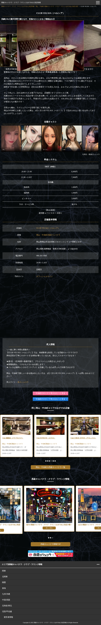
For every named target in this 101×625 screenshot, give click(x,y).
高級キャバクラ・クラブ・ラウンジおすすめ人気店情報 (21, 2)
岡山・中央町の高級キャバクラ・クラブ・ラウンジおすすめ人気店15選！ (57, 6)
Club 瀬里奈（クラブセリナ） (12, 438)
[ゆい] (72, 139)
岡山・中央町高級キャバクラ (48, 235)
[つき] (31, 139)
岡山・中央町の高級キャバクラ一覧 (50, 467)
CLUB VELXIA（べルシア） (48, 228)
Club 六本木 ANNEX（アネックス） (83, 438)
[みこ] (11, 139)
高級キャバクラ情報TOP (51, 544)
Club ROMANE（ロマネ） (45, 438)
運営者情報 (8, 617)
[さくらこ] (52, 139)
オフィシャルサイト (44, 276)
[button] (46, 72)
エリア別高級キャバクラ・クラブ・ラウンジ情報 (22, 564)
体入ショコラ (23, 382)
